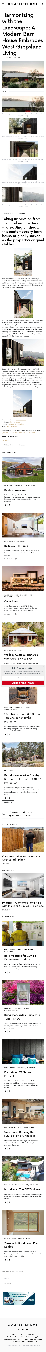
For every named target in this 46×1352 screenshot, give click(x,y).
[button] (23, 668)
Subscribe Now (23, 683)
